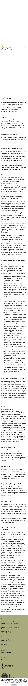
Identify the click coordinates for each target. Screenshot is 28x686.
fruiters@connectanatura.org (8, 624)
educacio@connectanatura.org (8, 632)
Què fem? (3, 648)
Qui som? (3, 650)
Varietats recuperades (7, 652)
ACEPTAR (14, 684)
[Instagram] (6, 640)
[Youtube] (9, 640)
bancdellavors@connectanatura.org (10, 628)
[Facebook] (2, 640)
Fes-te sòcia (4, 659)
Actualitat (3, 657)
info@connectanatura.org (7, 621)
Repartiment (4, 655)
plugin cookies (24, 683)
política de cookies (15, 682)
